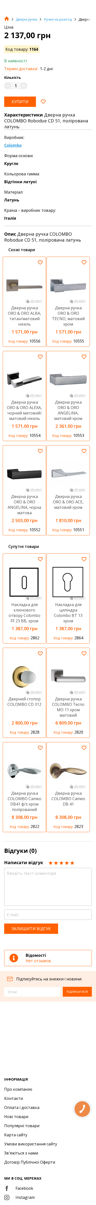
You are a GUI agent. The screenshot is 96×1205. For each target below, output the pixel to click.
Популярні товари (21, 1125)
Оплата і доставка (21, 1107)
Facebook (24, 1188)
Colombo (13, 145)
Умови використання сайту (30, 1144)
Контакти (13, 1098)
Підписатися (77, 991)
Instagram (25, 1197)
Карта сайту (15, 1135)
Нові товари (16, 1116)
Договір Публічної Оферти (29, 1162)
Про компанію (18, 1089)
